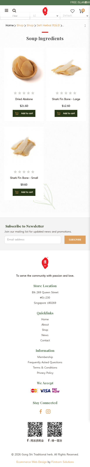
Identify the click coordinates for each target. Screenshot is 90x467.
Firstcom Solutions (62, 462)
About (45, 324)
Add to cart (27, 113)
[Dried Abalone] (24, 67)
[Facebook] (41, 411)
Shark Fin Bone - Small (24, 178)
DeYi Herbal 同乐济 (48, 25)
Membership (45, 357)
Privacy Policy (45, 373)
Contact (45, 340)
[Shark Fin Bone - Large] (66, 67)
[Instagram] (48, 411)
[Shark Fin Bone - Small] (24, 146)
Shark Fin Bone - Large (66, 99)
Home (10, 25)
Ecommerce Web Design (31, 462)
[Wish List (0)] (72, 11)
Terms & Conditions (45, 367)
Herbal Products (73, 25)
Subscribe (75, 239)
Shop (20, 25)
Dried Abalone (24, 99)
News (45, 335)
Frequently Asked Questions (45, 362)
